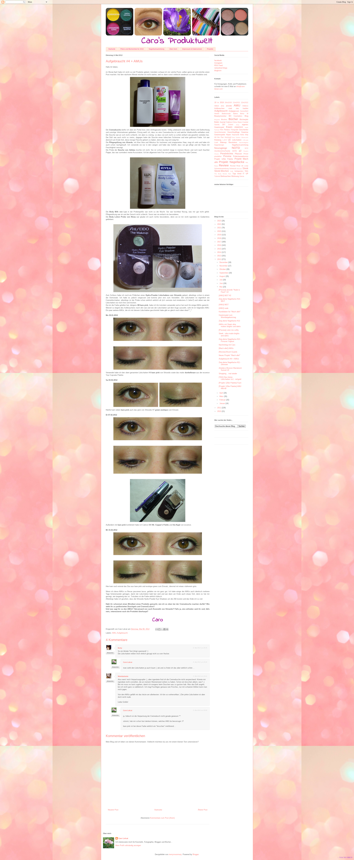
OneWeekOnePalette (222, 151)
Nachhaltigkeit (243, 142)
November (223, 266)
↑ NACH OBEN (345, 857)
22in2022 (244, 102)
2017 (219, 242)
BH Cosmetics (235, 116)
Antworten (110, 653)
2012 (219, 259)
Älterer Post (202, 810)
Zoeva (241, 176)
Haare (228, 135)
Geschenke (243, 130)
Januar (222, 403)
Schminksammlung (221, 168)
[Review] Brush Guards (228, 352)
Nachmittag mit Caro (227, 345)
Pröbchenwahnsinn (240, 156)
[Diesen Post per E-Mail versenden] (156, 629)
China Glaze (237, 122)
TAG (246, 171)
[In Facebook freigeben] (164, 629)
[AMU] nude (223, 308)
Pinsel (246, 154)
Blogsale (217, 119)
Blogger (196, 854)
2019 (219, 235)
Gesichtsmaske (220, 132)
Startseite (111, 49)
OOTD (234, 151)
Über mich (173, 49)
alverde (229, 106)
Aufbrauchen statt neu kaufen (231, 108)
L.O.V (225, 140)
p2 (240, 151)
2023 (219, 221)
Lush (216, 142)
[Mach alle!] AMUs (226, 348)
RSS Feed (218, 65)
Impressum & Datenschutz (192, 49)
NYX (246, 148)
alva (222, 106)
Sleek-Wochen (221, 171)
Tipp (234, 174)
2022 (219, 224)
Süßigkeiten (238, 171)
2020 (219, 231)
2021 (219, 228)
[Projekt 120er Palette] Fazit (230, 383)
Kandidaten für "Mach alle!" (230, 312)
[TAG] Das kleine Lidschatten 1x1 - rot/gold (230, 378)
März (221, 396)
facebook (218, 60)
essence (239, 127)
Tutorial (217, 176)
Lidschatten (236, 140)
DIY (223, 125)
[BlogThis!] (159, 629)
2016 (219, 245)
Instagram (218, 63)
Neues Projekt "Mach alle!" (229, 355)
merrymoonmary (175, 854)
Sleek (245, 168)
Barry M (244, 113)
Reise (216, 166)
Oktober (222, 269)
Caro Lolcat (127, 662)
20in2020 (228, 102)
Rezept (232, 166)
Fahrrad (216, 130)
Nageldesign (219, 145)
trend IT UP (242, 174)
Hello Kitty (244, 135)
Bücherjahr (244, 119)
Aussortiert (244, 111)
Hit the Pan (219, 137)
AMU (114, 633)
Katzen (238, 137)
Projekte (210, 49)
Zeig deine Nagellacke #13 (229, 321)
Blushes (224, 119)
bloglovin (217, 71)
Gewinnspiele (219, 135)
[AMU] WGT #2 (225, 295)
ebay (237, 124)
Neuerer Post (113, 810)
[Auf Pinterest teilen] (167, 629)
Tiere (229, 174)
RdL (247, 162)
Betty (120, 648)
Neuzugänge (220, 148)
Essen (229, 127)
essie (246, 127)
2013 (219, 256)
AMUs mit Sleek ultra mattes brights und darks (230, 325)
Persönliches (226, 153)
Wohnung (235, 176)
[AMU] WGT (224, 305)
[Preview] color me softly (229, 330)
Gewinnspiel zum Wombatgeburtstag (227, 316)
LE (229, 140)
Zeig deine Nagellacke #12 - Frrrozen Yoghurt (230, 340)
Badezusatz (226, 113)
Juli (220, 280)
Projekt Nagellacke (231, 161)
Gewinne (244, 132)
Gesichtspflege (233, 132)
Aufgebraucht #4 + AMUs (229, 359)
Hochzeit (228, 137)
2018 (219, 238)
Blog (246, 116)
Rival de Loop (242, 166)
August (222, 276)
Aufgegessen (234, 111)
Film (221, 130)
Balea (235, 113)
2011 (219, 408)
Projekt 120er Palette (223, 159)
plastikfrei (218, 156)
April (221, 393)
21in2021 (236, 102)
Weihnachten (225, 176)
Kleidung (217, 140)
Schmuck (232, 168)
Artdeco (245, 106)
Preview (227, 156)
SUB (231, 171)
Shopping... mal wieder (228, 374)
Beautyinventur (220, 116)
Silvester (239, 168)
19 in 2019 (219, 102)
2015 (219, 249)
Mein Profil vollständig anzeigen (128, 845)
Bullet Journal (219, 122)
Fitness (227, 130)
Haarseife (235, 135)
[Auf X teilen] (162, 629)
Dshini (230, 124)
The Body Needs (220, 174)
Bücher (233, 119)
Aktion (216, 106)
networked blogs (220, 68)
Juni (221, 283)
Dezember (223, 262)
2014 (219, 252)
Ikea (233, 137)
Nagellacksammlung (156, 49)
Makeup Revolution (228, 142)
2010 (219, 411)
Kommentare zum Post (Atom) (162, 818)
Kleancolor (244, 137)
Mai (220, 287)
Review (224, 165)
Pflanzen (238, 154)
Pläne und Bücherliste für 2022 (132, 49)
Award (216, 113)
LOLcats (245, 140)
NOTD (236, 147)
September (223, 273)
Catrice (229, 122)
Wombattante (123, 676)
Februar (222, 400)
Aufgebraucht (122, 633)
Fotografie (234, 130)
